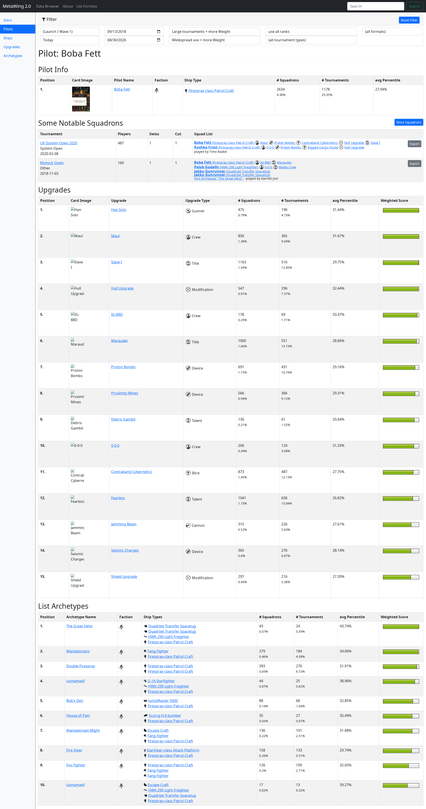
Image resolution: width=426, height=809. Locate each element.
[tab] (230, 20)
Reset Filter (409, 20)
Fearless (118, 497)
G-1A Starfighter (161, 680)
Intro (8, 20)
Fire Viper (74, 750)
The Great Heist (79, 626)
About (68, 6)
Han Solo (118, 209)
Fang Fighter (158, 651)
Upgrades (12, 46)
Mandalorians (78, 651)
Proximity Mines (124, 393)
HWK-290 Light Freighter (168, 636)
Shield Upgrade (124, 576)
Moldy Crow (287, 167)
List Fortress (87, 6)
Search (414, 6)
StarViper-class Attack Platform (173, 750)
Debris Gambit (123, 419)
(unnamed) (75, 680)
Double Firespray (80, 666)
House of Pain (78, 715)
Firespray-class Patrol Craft (211, 90)
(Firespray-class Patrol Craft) (233, 143)
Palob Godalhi (207, 167)
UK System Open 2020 (58, 143)
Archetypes (13, 55)
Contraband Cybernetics (320, 143)
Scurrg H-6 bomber (165, 715)
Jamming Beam (123, 524)
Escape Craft (158, 730)
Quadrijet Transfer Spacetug (172, 626)
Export (414, 144)
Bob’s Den (74, 700)
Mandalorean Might (83, 730)
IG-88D (265, 162)
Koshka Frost (206, 147)
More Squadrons (408, 122)
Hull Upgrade (354, 143)
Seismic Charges (125, 550)
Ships (8, 38)
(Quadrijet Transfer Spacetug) (248, 171)
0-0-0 (270, 147)
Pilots (16, 29)
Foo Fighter (75, 765)
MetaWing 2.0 (17, 6)
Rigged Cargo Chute (323, 147)
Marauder (284, 162)
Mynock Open (52, 162)
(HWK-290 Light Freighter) (239, 167)
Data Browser (48, 6)
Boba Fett (122, 89)
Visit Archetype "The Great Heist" (219, 178)
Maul (264, 143)
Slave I (375, 143)
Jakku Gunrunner (210, 171)
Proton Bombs (285, 143)
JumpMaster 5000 (163, 700)
